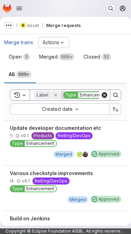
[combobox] (60, 109)
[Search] (115, 95)
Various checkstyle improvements (51, 173)
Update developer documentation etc (55, 128)
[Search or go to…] (111, 8)
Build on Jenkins (30, 218)
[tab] (19, 57)
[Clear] (104, 95)
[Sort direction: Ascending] (115, 109)
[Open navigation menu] (19, 8)
